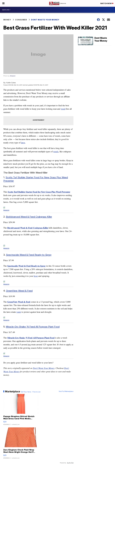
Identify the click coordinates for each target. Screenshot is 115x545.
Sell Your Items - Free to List (30, 392)
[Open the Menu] (3, 3)
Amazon (12, 76)
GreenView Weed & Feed (19, 290)
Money (7, 20)
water (18, 311)
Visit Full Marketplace (66, 391)
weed (63, 108)
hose (36, 276)
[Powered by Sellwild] (70, 463)
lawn (23, 142)
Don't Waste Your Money (43, 368)
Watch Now (106, 3)
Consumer (21, 20)
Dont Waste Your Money (45, 20)
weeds (55, 151)
